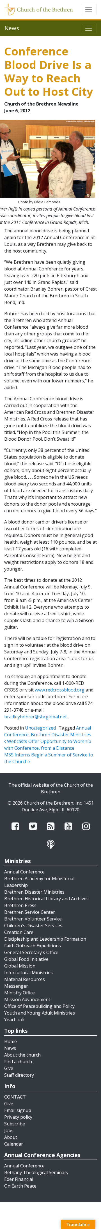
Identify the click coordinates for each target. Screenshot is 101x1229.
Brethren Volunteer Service (33, 919)
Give (8, 1068)
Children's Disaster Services (33, 925)
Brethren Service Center (29, 912)
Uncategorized (40, 728)
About (10, 1137)
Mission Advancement (27, 999)
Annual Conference (24, 872)
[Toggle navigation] (89, 9)
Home (10, 1041)
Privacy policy (18, 1117)
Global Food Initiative (26, 959)
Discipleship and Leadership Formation (45, 939)
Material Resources (24, 979)
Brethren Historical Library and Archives (46, 899)
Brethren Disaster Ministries (61, 735)
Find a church (18, 1062)
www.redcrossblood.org (59, 690)
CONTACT (15, 1097)
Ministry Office (19, 993)
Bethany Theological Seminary (36, 1172)
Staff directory (19, 1075)
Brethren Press (20, 905)
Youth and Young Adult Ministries (39, 1013)
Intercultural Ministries (28, 972)
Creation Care (18, 932)
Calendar (13, 1144)
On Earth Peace (20, 1186)
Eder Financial (18, 1179)
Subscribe (14, 1124)
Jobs (8, 1130)
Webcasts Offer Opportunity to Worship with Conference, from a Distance (47, 744)
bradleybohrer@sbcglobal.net (35, 717)
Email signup (17, 1110)
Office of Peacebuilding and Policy (39, 1006)
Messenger (16, 986)
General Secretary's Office (31, 952)
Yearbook (14, 1020)
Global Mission (19, 966)
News (10, 1048)
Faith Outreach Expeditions (32, 946)
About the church (22, 1055)
